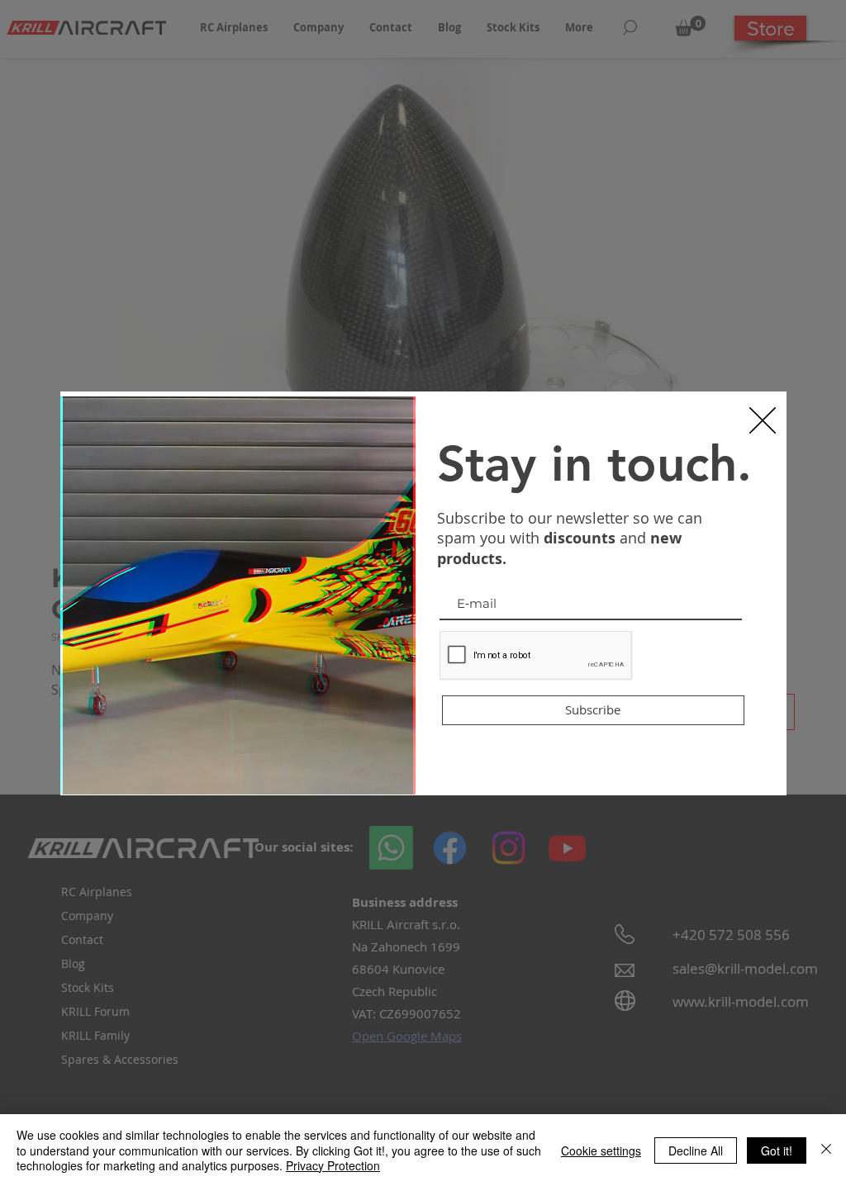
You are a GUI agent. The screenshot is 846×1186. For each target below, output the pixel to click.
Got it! (776, 1150)
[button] (762, 420)
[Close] (826, 1150)
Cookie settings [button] (601, 1150)
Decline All (695, 1150)
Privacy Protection (333, 1165)
